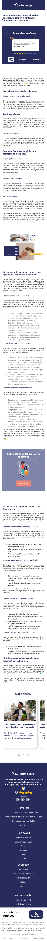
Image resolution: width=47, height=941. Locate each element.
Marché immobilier (23, 838)
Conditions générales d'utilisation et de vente (24, 817)
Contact (23, 850)
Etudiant (23, 882)
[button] (1, 5)
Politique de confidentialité (23, 821)
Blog (23, 854)
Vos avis (23, 825)
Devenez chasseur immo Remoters (23, 812)
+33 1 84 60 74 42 (23, 900)
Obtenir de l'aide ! (23, 483)
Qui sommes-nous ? (23, 842)
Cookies (23, 859)
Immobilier (23, 886)
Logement (23, 869)
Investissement (23, 878)
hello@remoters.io (23, 904)
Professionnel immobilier (23, 874)
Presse (23, 846)
